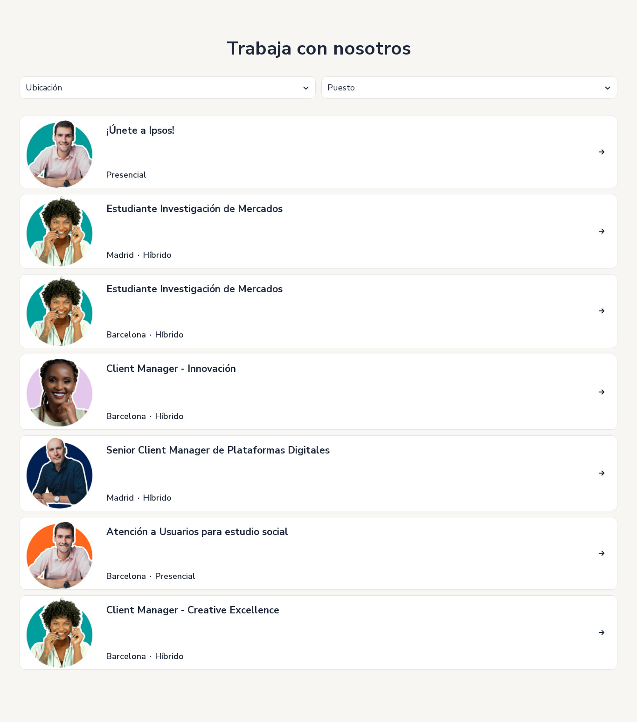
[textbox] (167, 88)
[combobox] (168, 87)
